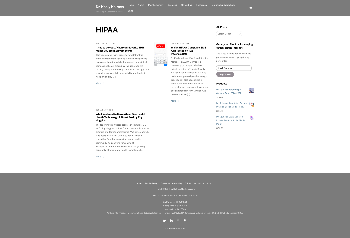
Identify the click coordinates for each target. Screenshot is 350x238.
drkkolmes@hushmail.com (183, 189)
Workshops (199, 183)
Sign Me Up (225, 74)
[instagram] (178, 220)
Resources (201, 5)
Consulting (186, 5)
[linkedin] (171, 220)
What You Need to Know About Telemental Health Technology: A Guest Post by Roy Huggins (120, 117)
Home (131, 5)
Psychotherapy (156, 5)
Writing (188, 183)
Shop (130, 10)
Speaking (172, 5)
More (98, 83)
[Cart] (250, 8)
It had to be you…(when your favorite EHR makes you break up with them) (120, 49)
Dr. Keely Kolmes (173, 228)
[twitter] (164, 220)
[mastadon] (184, 220)
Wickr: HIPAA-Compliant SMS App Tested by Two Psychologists (188, 50)
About (141, 5)
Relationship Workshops (223, 5)
